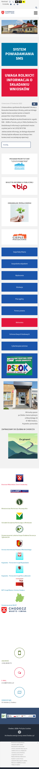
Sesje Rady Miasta (19, 252)
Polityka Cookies (25, 728)
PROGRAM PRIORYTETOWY (20, 159)
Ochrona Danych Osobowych (19, 334)
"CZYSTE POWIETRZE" (19, 161)
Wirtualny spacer (31, 412)
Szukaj (36, 7)
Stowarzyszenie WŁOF (9, 605)
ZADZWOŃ (5, 661)
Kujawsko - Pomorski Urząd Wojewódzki (15, 563)
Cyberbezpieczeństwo (20, 346)
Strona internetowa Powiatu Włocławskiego (17, 550)
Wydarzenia (19, 275)
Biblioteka (19, 322)
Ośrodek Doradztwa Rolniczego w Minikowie (17, 523)
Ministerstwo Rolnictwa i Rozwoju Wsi (15, 508)
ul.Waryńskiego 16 (31, 418)
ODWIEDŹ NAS (6, 700)
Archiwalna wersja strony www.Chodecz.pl (19, 735)
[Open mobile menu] (36, 13)
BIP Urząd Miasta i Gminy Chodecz (13, 590)
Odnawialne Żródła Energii (19, 203)
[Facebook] (19, 732)
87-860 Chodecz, (32, 421)
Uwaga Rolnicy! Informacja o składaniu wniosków (19, 82)
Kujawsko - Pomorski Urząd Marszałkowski (16, 576)
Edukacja (19, 287)
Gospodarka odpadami (19, 264)
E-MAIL (4, 680)
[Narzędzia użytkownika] (35, 104)
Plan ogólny (19, 299)
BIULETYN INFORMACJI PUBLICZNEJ (19, 182)
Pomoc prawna (19, 311)
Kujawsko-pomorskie (30, 424)
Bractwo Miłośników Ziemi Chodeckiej (14, 484)
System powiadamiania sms (19, 54)
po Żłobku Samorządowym (28, 415)
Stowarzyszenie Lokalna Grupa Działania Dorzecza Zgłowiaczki (19, 536)
